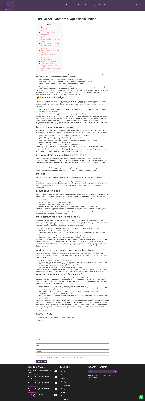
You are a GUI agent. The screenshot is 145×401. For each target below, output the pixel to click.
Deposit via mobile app (47, 63)
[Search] (115, 371)
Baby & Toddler (82, 5)
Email (38, 345)
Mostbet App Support (47, 58)
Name (38, 339)
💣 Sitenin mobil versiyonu (48, 27)
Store (73, 5)
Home (67, 5)
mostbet (43, 310)
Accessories (122, 5)
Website (38, 351)
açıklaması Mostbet (46, 59)
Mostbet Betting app (46, 38)
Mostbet (43, 36)
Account (130, 5)
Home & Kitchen (104, 5)
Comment (39, 320)
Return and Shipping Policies (96, 379)
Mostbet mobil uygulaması (48, 61)
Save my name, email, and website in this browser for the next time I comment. (60, 357)
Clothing (92, 5)
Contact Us (139, 5)
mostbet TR (49, 310)
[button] (141, 397)
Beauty (114, 5)
